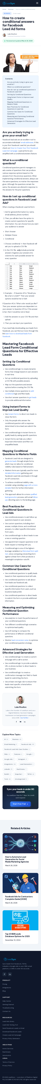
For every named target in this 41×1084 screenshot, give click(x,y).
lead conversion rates (20, 640)
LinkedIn (8, 769)
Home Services (8, 1048)
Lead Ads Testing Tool (10, 1025)
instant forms (13, 414)
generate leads (11, 461)
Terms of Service (9, 1062)
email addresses (27, 142)
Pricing (5, 984)
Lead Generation (26, 764)
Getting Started (8, 1004)
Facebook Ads (27, 744)
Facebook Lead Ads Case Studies (17, 749)
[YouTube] (20, 721)
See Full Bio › (24, 718)
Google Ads (9, 759)
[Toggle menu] (37, 3)
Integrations (10, 764)
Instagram (22, 759)
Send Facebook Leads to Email (13, 1028)
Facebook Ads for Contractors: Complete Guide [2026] (19, 897)
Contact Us (6, 1011)
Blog (4, 991)
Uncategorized (21, 779)
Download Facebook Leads (12, 1032)
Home (4, 9)
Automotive (7, 1055)
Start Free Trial (19, 804)
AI (6, 739)
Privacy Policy (7, 1065)
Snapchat (19, 774)
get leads (32, 397)
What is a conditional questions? (18, 87)
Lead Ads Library (8, 1021)
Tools (7, 779)
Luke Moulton (12, 34)
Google (29, 754)
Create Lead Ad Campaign (12, 1035)
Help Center (7, 1001)
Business (11, 9)
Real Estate (21, 769)
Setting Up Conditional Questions (19, 94)
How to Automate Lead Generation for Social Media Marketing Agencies (17, 859)
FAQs (7, 754)
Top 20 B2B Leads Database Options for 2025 (17, 935)
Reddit (7, 774)
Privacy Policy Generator (11, 1038)
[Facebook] (16, 721)
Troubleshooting (8, 1008)
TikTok (30, 774)
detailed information (13, 473)
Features (18, 754)
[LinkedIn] (24, 721)
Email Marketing (10, 744)
